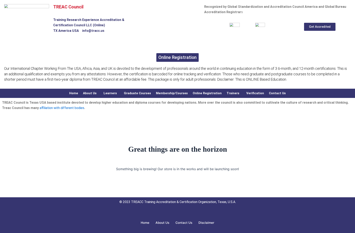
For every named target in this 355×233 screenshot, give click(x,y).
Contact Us (277, 93)
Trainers (233, 93)
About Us (90, 93)
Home (73, 93)
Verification (255, 93)
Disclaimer (206, 223)
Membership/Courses (172, 93)
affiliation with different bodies (61, 108)
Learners (110, 93)
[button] (91, 93)
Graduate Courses (137, 93)
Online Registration (207, 93)
